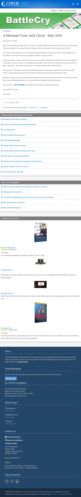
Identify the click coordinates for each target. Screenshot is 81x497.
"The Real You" (10, 408)
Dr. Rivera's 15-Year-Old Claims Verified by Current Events (22, 161)
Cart (63, 11)
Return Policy (12, 443)
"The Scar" (9, 421)
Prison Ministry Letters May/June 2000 (16, 156)
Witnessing (33, 107)
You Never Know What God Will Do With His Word (19, 124)
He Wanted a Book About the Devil (14, 119)
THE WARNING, (19, 85)
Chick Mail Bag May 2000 (11, 140)
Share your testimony (15, 440)
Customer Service (13, 437)
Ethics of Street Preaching (12, 207)
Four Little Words (9, 130)
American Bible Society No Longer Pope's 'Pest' (19, 151)
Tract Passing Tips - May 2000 (13, 172)
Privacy (54, 494)
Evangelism (7, 31)
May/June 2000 (14, 102)
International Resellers (65, 494)
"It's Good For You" (11, 415)
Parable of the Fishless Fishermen (14, 145)
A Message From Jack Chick (12, 192)
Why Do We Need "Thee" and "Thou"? (16, 166)
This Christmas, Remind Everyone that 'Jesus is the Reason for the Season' (28, 197)
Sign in (56, 11)
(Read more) (23, 362)
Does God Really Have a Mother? (14, 135)
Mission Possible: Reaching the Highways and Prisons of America (25, 186)
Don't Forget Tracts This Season (14, 202)
